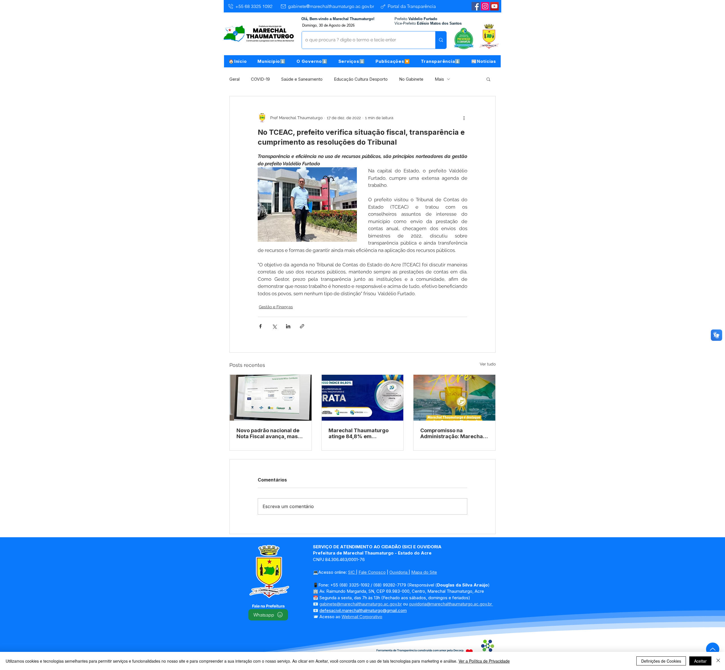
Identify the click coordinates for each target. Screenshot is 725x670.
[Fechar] (718, 660)
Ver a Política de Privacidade (484, 661)
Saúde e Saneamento (302, 79)
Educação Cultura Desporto (361, 79)
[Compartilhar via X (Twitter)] (274, 326)
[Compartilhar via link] (302, 326)
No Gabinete (411, 79)
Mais (439, 79)
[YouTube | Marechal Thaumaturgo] (494, 6)
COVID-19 (260, 79)
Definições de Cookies (661, 661)
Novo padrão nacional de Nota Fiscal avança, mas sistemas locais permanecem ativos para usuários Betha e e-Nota (268, 433)
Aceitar (700, 661)
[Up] (712, 649)
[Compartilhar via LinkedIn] (288, 326)
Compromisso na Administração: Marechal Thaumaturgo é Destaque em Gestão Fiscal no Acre (452, 433)
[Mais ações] (463, 117)
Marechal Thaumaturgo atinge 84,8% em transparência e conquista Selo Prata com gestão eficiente (362, 433)
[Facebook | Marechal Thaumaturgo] (476, 6)
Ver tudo (488, 364)
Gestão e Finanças (276, 307)
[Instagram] (485, 6)
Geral (234, 79)
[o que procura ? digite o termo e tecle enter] (440, 40)
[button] (271, 61)
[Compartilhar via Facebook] (260, 326)
